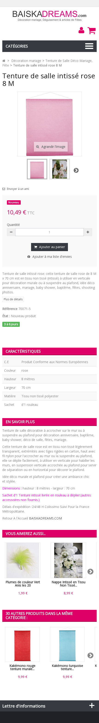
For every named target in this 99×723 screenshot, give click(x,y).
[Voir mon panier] (91, 30)
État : (6, 316)
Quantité (13, 224)
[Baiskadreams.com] (49, 15)
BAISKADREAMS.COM (45, 518)
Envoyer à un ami (18, 189)
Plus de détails (13, 299)
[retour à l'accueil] (3, 60)
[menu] (81, 30)
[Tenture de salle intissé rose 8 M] (37, 169)
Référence (9, 309)
